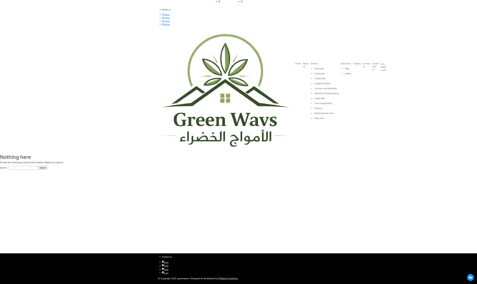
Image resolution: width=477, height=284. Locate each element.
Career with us (375, 66)
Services (314, 63)
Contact (166, 229)
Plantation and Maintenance (177, 196)
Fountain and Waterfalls (326, 88)
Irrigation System (323, 83)
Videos (348, 73)
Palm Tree (319, 118)
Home (298, 63)
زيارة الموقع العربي (166, 6)
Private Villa (320, 78)
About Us (306, 65)
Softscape (319, 68)
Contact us (366, 65)
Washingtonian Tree (324, 113)
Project (165, 226)
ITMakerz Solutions (228, 278)
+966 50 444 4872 (232, 1)
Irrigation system (171, 189)
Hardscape (320, 73)
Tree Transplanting (323, 103)
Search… (4, 167)
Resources (346, 63)
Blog (347, 68)
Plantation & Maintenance (327, 93)
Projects (357, 63)
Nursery (318, 108)
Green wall (167, 179)
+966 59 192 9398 (255, 1)
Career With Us (170, 233)
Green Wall (320, 98)
